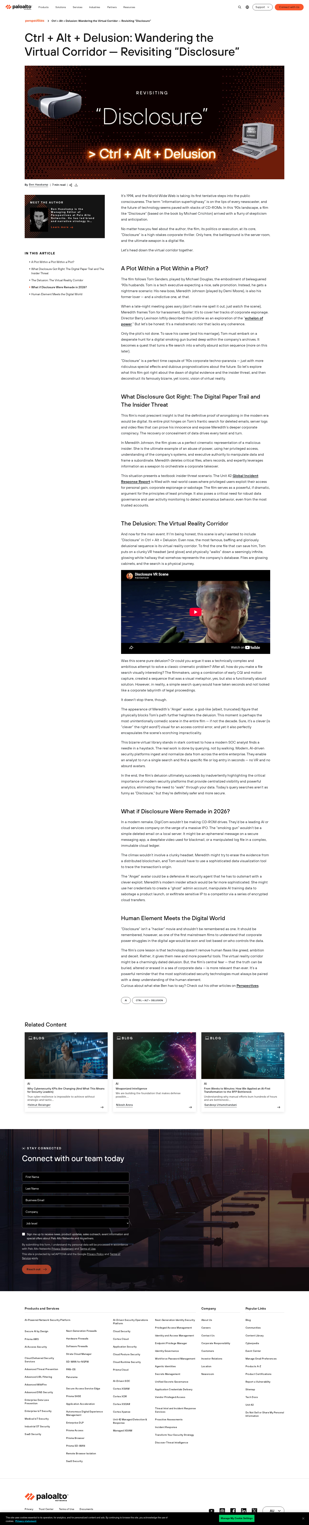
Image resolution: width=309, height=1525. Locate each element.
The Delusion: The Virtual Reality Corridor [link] (57, 280)
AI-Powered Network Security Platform (47, 1320)
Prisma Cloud (120, 1369)
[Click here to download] (76, 184)
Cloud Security (121, 1331)
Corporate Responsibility (215, 1343)
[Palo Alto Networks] (19, 7)
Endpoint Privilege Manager (171, 1343)
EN (247, 7)
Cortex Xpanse (121, 1411)
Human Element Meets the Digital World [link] (56, 294)
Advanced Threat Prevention (41, 1369)
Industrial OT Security (37, 1426)
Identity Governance (167, 1350)
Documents (86, 1509)
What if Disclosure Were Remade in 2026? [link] (59, 287)
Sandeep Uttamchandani (220, 1104)
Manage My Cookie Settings (236, 1518)
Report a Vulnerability (258, 1381)
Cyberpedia (252, 1343)
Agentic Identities (165, 1366)
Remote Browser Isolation (81, 1453)
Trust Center (46, 1509)
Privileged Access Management (173, 1327)
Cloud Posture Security (126, 1354)
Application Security (125, 1346)
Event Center (253, 1350)
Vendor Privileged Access (170, 1397)
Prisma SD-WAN (75, 1445)
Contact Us (208, 1335)
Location (206, 1366)
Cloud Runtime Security (127, 1362)
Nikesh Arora (124, 1104)
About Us (206, 1320)
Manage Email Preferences (261, 1358)
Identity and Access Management (174, 1335)
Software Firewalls (77, 1346)
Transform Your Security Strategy (174, 1434)
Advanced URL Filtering (38, 1376)
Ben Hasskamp (38, 184)
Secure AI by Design (36, 1331)
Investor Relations (211, 1358)
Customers (207, 1350)
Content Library (255, 1335)
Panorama (72, 1377)
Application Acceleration (80, 1403)
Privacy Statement (63, 1248)
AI (126, 1000)
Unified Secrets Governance (171, 1381)
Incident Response (166, 1427)
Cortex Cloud (121, 1339)
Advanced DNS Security (39, 1392)
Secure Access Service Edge (83, 1388)
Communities (253, 1327)
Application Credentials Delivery (173, 1389)
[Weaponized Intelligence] (154, 1072)
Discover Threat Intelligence (171, 1442)
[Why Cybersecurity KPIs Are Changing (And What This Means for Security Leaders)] (66, 1072)
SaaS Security (33, 1434)
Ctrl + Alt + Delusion (149, 1000)
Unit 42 (250, 1404)
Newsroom (207, 1374)
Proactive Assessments (169, 1419)
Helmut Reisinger (39, 1104)
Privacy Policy (95, 1254)
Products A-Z (253, 1366)
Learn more (60, 227)
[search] (240, 7)
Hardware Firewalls (77, 1338)
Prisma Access (74, 1430)
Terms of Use (87, 1248)
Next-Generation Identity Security (175, 1320)
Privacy (29, 1509)
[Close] (303, 1518)
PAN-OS (71, 1369)
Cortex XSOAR (121, 1404)
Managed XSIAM (122, 1430)
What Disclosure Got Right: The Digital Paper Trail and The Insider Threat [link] (67, 271)
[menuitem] (20, 7)
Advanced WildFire (35, 1384)
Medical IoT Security (36, 1418)
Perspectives (248, 985)
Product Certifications (259, 1374)
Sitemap (250, 1389)
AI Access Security (36, 1346)
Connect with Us (289, 7)
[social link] (211, 1511)
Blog (248, 1320)
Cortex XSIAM (121, 1388)
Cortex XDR (120, 1396)
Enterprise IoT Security (38, 1411)
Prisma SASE (73, 1396)
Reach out (33, 1269)
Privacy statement (25, 1521)
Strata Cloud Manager (79, 1354)
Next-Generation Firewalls (81, 1330)
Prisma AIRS (32, 1339)
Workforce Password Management (175, 1358)
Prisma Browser (75, 1438)
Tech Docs (252, 1397)
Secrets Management (167, 1374)
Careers (206, 1327)
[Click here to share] (70, 184)
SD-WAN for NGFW (77, 1361)
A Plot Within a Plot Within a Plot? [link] (52, 262)
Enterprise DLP (75, 1422)
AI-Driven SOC (121, 1381)
